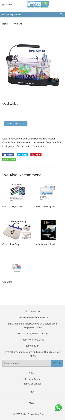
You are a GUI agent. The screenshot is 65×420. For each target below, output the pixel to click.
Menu (9, 4)
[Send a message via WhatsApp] (58, 408)
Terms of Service (32, 383)
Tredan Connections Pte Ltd (33, 414)
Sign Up (57, 363)
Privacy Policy (32, 379)
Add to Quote (15, 123)
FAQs (32, 392)
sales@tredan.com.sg (36, 333)
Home (5, 24)
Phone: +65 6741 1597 (32, 339)
